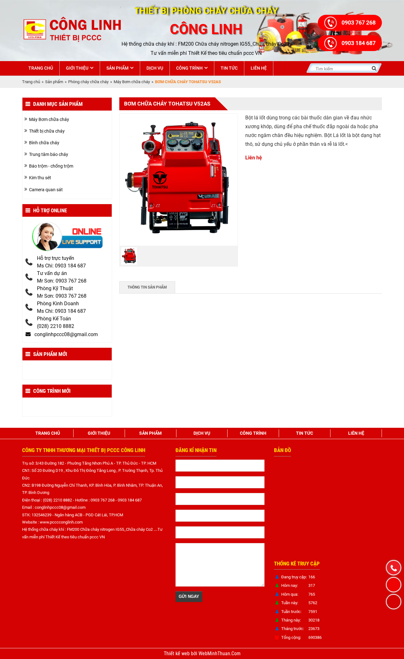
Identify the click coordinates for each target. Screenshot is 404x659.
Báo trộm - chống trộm (51, 166)
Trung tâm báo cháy (48, 154)
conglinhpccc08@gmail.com (60, 507)
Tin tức (229, 68)
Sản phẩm (117, 68)
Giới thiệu (77, 68)
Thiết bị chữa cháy (47, 131)
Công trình (189, 68)
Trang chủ (40, 68)
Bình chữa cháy (44, 142)
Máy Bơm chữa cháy (132, 81)
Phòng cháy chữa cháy (88, 81)
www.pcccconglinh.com (61, 522)
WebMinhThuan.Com (220, 653)
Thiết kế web (177, 653)
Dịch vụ (154, 68)
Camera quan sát (46, 189)
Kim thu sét (40, 177)
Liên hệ (259, 68)
